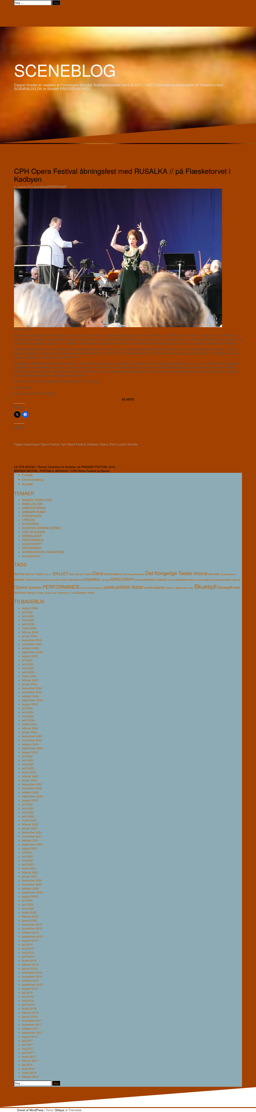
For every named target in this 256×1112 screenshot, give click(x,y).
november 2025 (32, 644)
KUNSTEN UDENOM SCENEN (41, 528)
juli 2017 (27, 1041)
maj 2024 (28, 716)
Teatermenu (63, 592)
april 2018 (28, 1004)
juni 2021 (28, 856)
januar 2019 (29, 968)
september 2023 (32, 748)
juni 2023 (28, 760)
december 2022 (32, 784)
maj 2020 (28, 908)
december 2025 (32, 640)
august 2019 (30, 940)
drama (201, 573)
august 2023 (30, 752)
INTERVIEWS (30, 524)
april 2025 (28, 672)
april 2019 (28, 956)
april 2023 (28, 768)
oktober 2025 (30, 648)
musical (161, 579)
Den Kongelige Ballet (133, 574)
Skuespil (205, 586)
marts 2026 (29, 628)
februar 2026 (30, 632)
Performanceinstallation (92, 587)
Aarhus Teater (34, 574)
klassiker (92, 579)
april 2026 (28, 624)
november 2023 (32, 740)
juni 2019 (28, 948)
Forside (27, 475)
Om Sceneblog (32, 479)
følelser (19, 579)
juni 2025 (28, 664)
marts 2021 (29, 868)
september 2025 (32, 652)
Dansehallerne (113, 574)
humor (47, 580)
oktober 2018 (30, 980)
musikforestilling (202, 579)
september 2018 (32, 984)
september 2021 (32, 844)
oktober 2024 (30, 696)
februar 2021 (30, 872)
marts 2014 (29, 1073)
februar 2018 (30, 1012)
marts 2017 (29, 1057)
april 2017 (28, 1053)
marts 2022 (29, 820)
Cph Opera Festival (73, 444)
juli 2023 (27, 756)
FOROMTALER (31, 516)
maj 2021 (28, 860)
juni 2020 (28, 904)
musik (171, 579)
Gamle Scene (34, 580)
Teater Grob (50, 592)
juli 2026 (27, 612)
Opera (104, 444)
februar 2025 (30, 680)
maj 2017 (28, 1049)
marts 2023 (29, 772)
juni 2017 (28, 1045)
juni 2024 (28, 712)
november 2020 (32, 884)
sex (191, 588)
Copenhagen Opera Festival (41, 444)
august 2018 (30, 988)
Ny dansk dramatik (220, 580)
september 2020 (32, 892)
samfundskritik (154, 587)
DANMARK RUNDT (34, 512)
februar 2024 (30, 728)
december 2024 (32, 688)
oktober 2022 (30, 792)
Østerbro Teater (85, 593)
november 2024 (32, 692)
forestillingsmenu (228, 574)
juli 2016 (27, 1065)
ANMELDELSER (32, 504)
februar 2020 (30, 916)
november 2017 (32, 1024)
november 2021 (32, 836)
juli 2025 (27, 660)
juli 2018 (27, 992)
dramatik (213, 574)
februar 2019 (30, 964)
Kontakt (27, 484)
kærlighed (149, 580)
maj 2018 (28, 1000)
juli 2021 (27, 852)
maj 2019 (28, 952)
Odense (235, 580)
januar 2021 (29, 876)
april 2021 (28, 864)
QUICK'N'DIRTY (32, 544)
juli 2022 (27, 804)
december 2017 (32, 1020)
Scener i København (177, 588)
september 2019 (32, 936)
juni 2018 (28, 996)
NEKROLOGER (31, 536)
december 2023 (32, 736)
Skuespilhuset (228, 587)
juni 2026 (28, 616)
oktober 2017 (30, 1028)
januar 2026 (29, 636)
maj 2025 (28, 668)
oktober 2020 (30, 888)
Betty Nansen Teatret (80, 574)
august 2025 (30, 656)
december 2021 (32, 832)
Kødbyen (92, 444)
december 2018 (32, 972)
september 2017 (32, 1032)
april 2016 (28, 1069)
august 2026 (30, 608)
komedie (105, 579)
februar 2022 (30, 824)
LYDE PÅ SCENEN (33, 532)
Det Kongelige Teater (169, 573)
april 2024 (28, 720)
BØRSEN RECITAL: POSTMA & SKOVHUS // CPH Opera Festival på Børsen (62, 471)
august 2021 (30, 848)
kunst (138, 579)
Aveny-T (48, 574)
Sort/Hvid (20, 593)
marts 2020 (29, 912)
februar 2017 (30, 1061)
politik (109, 587)
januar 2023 (29, 780)
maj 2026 (28, 620)
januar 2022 (29, 828)
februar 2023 (30, 776)
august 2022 (30, 800)
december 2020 (32, 880)
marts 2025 (29, 676)
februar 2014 (30, 1077)
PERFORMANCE (33, 540)
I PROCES (28, 520)
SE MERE (128, 399)
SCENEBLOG (65, 69)
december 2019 (32, 924)
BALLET (60, 573)
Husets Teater (59, 579)
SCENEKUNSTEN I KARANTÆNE (43, 552)
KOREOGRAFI (122, 579)
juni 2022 (28, 808)
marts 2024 (29, 724)
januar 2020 (29, 920)
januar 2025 (29, 684)
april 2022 (28, 816)
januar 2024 (29, 732)
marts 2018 (29, 1008)
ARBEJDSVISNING (34, 508)
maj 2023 (28, 764)
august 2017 (30, 1037)
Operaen (35, 587)
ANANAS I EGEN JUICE (37, 500)
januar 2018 (29, 1016)
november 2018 (32, 976)
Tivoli (73, 592)
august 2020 (30, 896)
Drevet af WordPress (30, 1110)
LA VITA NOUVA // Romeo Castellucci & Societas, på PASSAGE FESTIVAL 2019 (64, 467)
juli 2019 (27, 944)
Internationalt (75, 580)
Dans (97, 573)
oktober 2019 (30, 932)
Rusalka (132, 444)
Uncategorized (31, 556)
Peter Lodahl (118, 444)
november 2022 (32, 788)
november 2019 (32, 928)
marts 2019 (29, 960)
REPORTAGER (56, 187)
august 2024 (30, 704)
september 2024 (32, 700)
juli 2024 (27, 708)
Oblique (59, 1110)
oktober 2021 (30, 840)
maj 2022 (28, 812)
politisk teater (130, 586)
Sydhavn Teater (35, 593)
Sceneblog (40, 187)
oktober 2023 (30, 744)
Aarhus (19, 573)
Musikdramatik (184, 579)
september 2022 (32, 796)
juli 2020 (27, 900)
